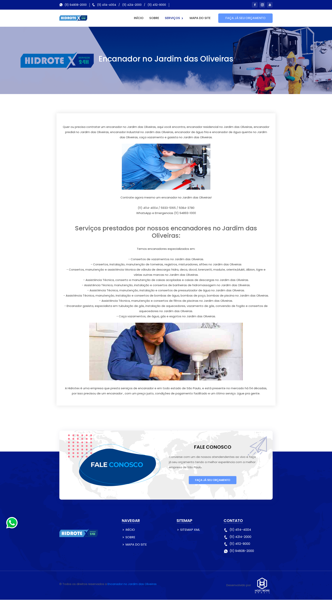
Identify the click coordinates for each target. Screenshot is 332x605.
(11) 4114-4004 (106, 5)
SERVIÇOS (173, 18)
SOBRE (154, 18)
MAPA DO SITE (200, 18)
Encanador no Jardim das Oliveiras (132, 584)
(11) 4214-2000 (132, 5)
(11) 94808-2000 (76, 5)
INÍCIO (139, 18)
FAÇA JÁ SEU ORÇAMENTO (245, 18)
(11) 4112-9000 (157, 5)
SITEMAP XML (190, 530)
